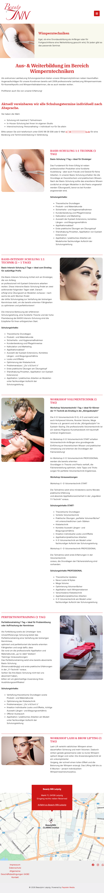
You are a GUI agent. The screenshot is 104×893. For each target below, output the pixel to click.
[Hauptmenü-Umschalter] (97, 13)
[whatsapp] (103, 865)
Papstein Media (68, 887)
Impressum (15, 865)
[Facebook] (93, 865)
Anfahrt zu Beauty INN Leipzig (52, 805)
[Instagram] (98, 865)
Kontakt (15, 877)
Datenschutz (15, 868)
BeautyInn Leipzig (17, 22)
